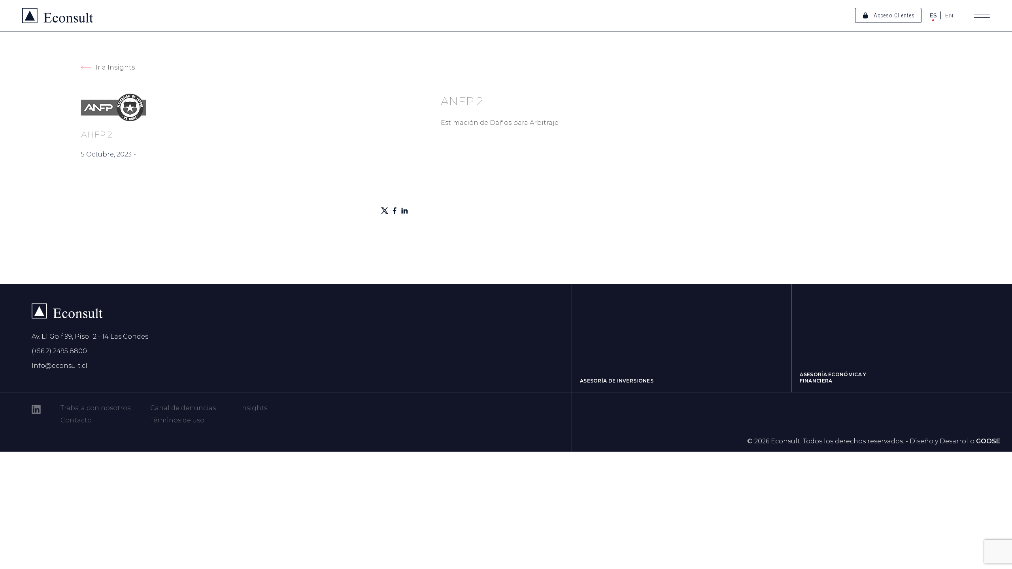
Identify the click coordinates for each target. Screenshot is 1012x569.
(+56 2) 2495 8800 (59, 351)
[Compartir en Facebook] (394, 211)
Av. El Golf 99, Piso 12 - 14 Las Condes (90, 336)
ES (933, 15)
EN (949, 15)
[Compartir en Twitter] (385, 211)
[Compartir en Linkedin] (404, 211)
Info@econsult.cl (59, 365)
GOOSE (988, 441)
